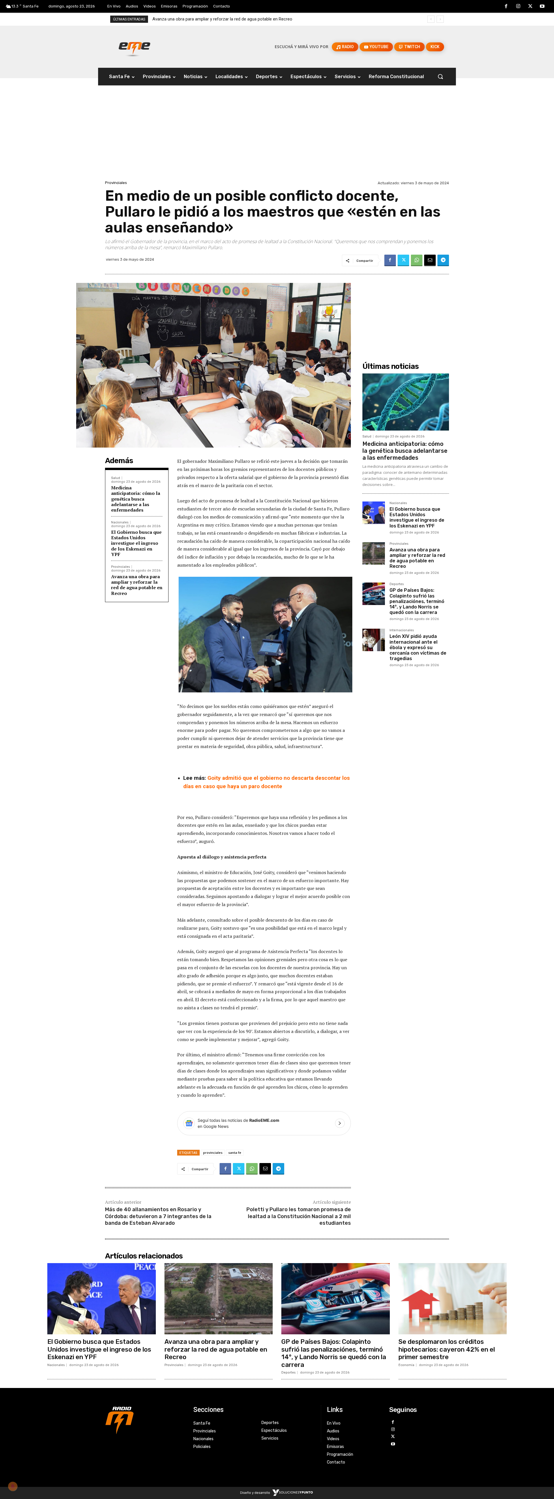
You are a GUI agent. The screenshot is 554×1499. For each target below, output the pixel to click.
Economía (406, 1365)
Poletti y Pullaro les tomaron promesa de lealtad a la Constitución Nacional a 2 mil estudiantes (298, 1216)
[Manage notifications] (12, 1486)
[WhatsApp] (416, 260)
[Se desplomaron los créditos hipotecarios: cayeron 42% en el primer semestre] (452, 1299)
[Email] (430, 260)
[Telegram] (443, 260)
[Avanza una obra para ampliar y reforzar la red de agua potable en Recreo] (373, 553)
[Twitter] (530, 7)
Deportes (397, 584)
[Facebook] (506, 7)
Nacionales (119, 522)
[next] (440, 19)
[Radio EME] (134, 47)
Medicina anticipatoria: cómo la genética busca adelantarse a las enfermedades (135, 498)
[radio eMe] (145, 1419)
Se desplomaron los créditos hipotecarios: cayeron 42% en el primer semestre (446, 1349)
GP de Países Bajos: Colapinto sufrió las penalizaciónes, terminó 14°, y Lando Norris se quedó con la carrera (255, 19)
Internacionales (402, 630)
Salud (115, 478)
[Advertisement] (277, 135)
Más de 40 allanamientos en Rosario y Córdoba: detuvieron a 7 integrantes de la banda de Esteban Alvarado (158, 1216)
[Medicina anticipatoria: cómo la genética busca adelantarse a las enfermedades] (405, 402)
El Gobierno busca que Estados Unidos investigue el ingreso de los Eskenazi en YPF (136, 543)
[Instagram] (518, 7)
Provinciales (116, 183)
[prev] (431, 19)
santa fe (234, 1152)
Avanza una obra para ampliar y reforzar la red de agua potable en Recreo (136, 584)
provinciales (212, 1152)
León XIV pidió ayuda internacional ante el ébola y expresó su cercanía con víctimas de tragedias (418, 647)
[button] (440, 76)
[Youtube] (542, 7)
